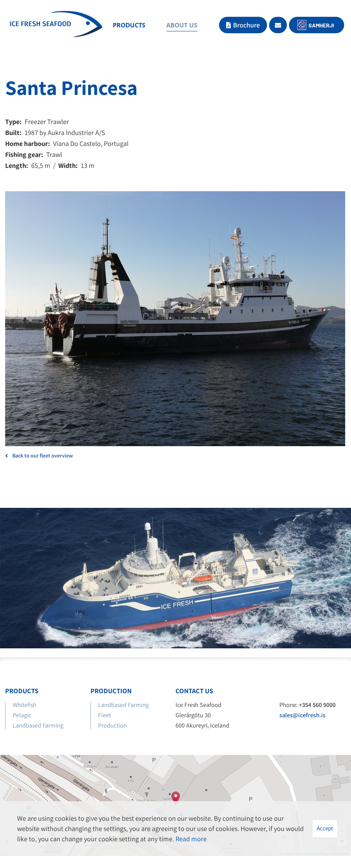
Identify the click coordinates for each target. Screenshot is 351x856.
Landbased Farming (38, 725)
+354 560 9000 (317, 705)
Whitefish (24, 705)
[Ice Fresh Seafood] (56, 25)
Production (113, 725)
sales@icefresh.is (302, 715)
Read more (191, 838)
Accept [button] (325, 828)
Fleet (104, 715)
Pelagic (22, 715)
